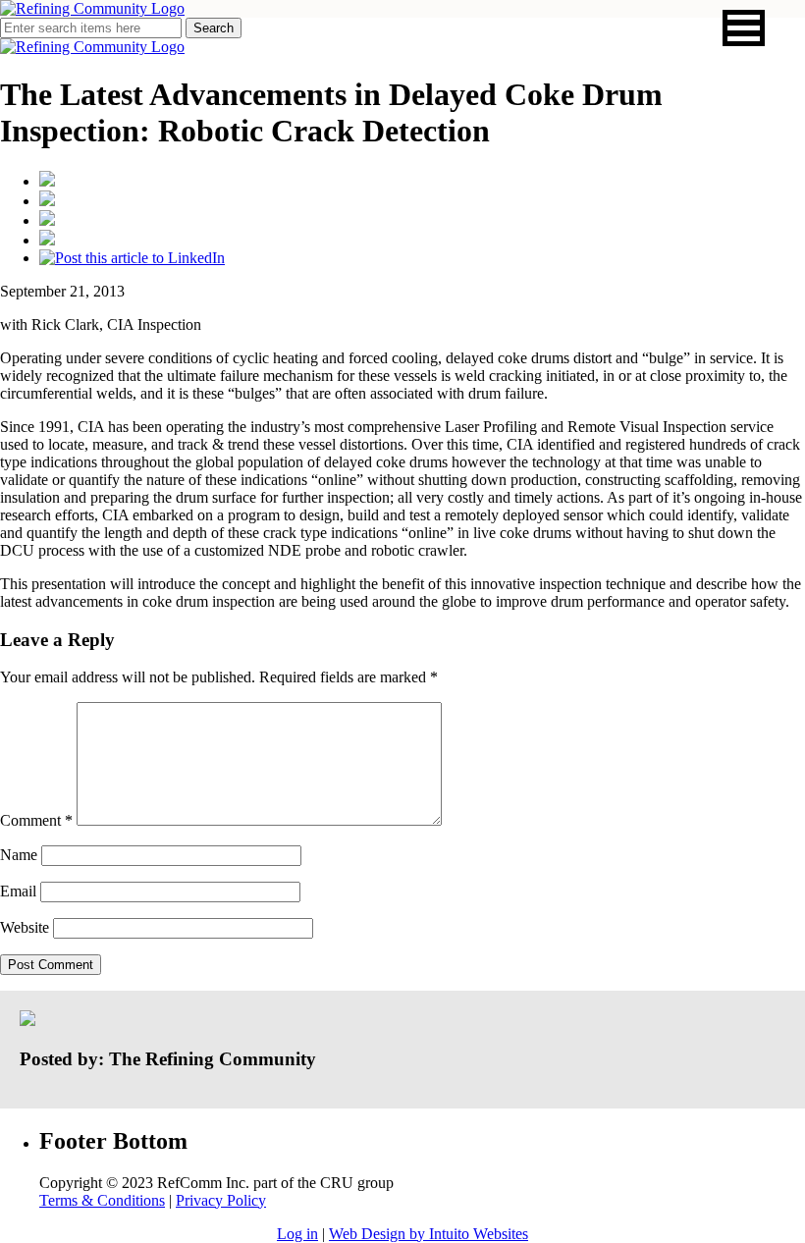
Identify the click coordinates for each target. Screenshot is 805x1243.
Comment (36, 820)
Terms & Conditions (102, 1200)
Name (18, 854)
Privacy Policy (221, 1200)
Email (18, 891)
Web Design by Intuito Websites (428, 1233)
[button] (744, 28)
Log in (297, 1233)
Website (24, 927)
